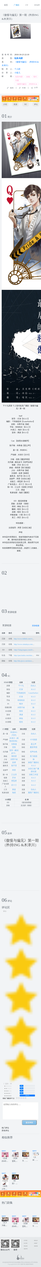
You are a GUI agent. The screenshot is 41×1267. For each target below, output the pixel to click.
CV (27, 5)
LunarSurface (33, 693)
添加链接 (35, 626)
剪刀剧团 (33, 756)
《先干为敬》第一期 (4, 1225)
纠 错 (23, 88)
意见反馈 (25, 1246)
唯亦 (21, 704)
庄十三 (14, 785)
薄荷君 (14, 756)
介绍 (5, 104)
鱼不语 (14, 766)
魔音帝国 (33, 747)
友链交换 (36, 1246)
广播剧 (16, 5)
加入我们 (25, 1243)
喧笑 (21, 711)
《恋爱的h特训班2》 (5, 1161)
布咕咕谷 (21, 700)
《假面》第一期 (14, 1183)
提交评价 (29, 1122)
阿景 (14, 770)
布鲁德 (14, 744)
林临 (21, 718)
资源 (15, 104)
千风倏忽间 (21, 693)
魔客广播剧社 (33, 793)
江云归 (14, 775)
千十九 (21, 686)
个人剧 (17, 69)
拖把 (14, 793)
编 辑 (11, 88)
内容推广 (36, 1243)
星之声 (33, 744)
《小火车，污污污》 (25, 1161)
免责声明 (25, 1248)
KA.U (33, 689)
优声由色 (33, 752)
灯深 (21, 689)
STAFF (37, 5)
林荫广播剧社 (33, 762)
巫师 (14, 762)
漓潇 (21, 715)
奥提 (14, 789)
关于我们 (25, 1240)
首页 (6, 5)
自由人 (33, 686)
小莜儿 (17, 73)
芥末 (14, 778)
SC (25, 104)
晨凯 (14, 747)
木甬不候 (21, 707)
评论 (36, 104)
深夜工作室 (33, 775)
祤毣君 (14, 781)
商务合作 (36, 1240)
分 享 (35, 87)
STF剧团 (33, 740)
